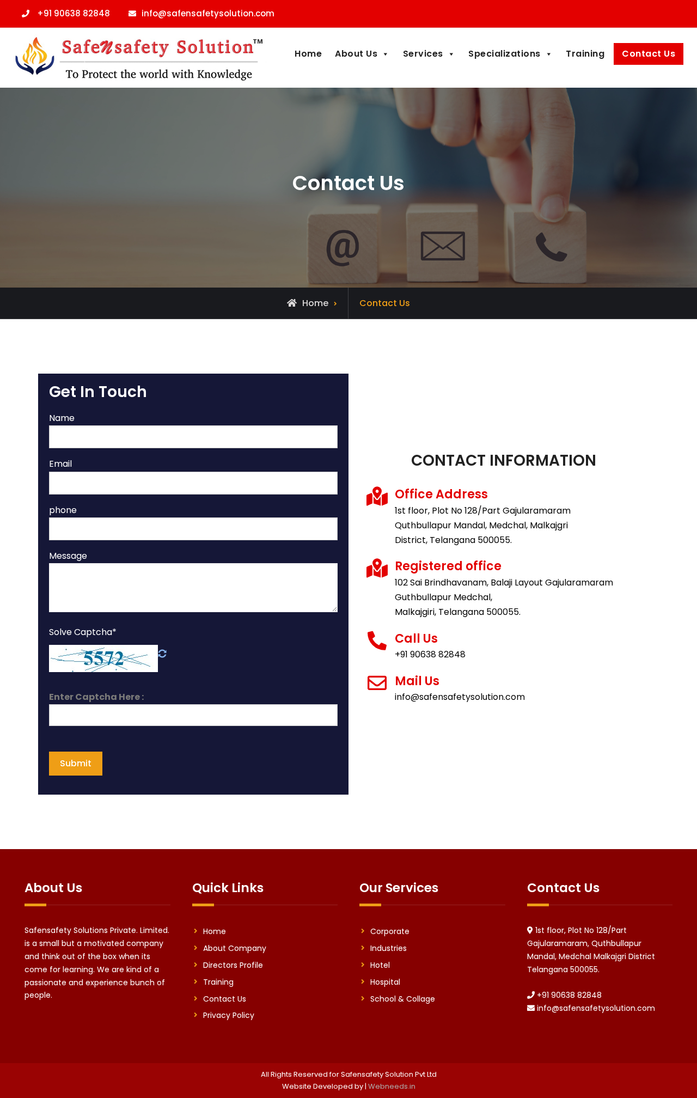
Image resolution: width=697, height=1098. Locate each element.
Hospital (385, 982)
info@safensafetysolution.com (208, 13)
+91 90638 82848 (73, 13)
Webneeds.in (391, 1086)
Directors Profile (233, 965)
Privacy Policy (228, 1015)
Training (585, 53)
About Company (234, 948)
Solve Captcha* (83, 632)
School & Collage (402, 998)
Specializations (504, 53)
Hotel (380, 965)
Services (423, 53)
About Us (356, 53)
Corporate (389, 931)
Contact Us (648, 53)
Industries (388, 948)
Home (308, 53)
